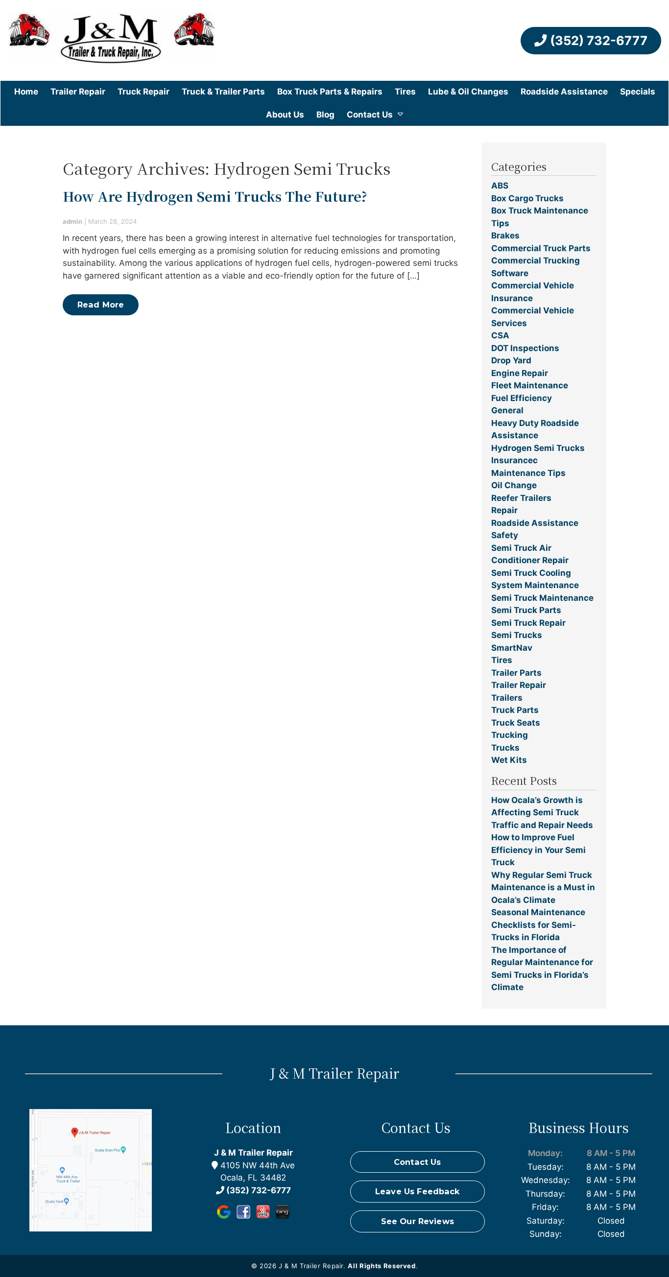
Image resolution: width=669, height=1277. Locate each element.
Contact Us (370, 114)
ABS (499, 185)
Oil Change (514, 485)
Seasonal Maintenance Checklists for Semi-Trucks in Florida (538, 924)
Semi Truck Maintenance (542, 598)
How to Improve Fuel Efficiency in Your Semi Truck (538, 849)
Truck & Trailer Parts (223, 91)
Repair (504, 510)
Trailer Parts (516, 673)
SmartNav (511, 648)
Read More (100, 304)
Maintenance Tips (528, 473)
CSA (500, 335)
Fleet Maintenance (529, 385)
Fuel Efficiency (521, 398)
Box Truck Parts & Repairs (329, 91)
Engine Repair (519, 373)
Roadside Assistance (564, 91)
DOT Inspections (525, 348)
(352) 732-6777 (597, 40)
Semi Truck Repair (528, 623)
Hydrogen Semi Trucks (538, 448)
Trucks (505, 748)
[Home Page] (112, 40)
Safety (504, 535)
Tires (405, 91)
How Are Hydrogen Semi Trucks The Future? (215, 196)
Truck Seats (515, 723)
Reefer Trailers (521, 498)
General (507, 410)
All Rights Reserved (381, 1266)
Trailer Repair (77, 91)
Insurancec (514, 460)
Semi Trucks (516, 635)
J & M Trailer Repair (253, 1153)
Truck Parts (515, 710)
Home (26, 91)
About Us (285, 114)
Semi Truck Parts (526, 610)
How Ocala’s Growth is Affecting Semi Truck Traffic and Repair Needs (542, 812)
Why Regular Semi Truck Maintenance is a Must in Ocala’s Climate (543, 887)
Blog (325, 114)
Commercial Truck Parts (541, 248)
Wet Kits (509, 760)
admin (72, 221)
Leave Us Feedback (417, 1191)
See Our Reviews (417, 1221)
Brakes (505, 235)
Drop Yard (511, 360)
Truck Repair (143, 91)
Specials (637, 91)
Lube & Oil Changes (468, 91)
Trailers (507, 698)
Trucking (509, 735)
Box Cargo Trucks (527, 198)
